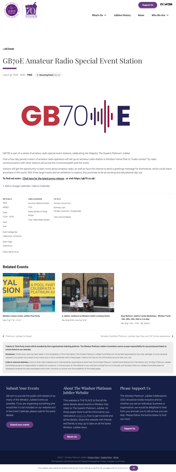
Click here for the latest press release (43, 178)
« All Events (8, 48)
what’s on (81, 415)
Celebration (8, 236)
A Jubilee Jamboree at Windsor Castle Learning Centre (86, 316)
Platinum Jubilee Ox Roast (18, 336)
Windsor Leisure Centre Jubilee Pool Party (21, 316)
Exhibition (17, 236)
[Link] (20, 10)
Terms (116, 457)
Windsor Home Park (62, 203)
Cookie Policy (106, 457)
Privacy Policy (94, 457)
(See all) (57, 75)
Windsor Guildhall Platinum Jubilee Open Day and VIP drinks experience (136, 336)
